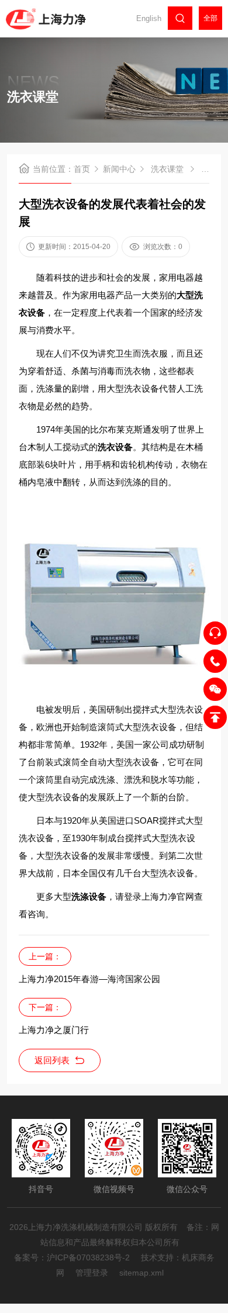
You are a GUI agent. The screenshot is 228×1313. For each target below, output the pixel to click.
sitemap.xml (141, 1272)
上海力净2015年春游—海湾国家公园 (89, 979)
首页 (82, 169)
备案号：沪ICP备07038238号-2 (72, 1257)
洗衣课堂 (167, 169)
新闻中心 (119, 169)
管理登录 (91, 1272)
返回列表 (52, 1060)
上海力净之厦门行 (54, 1030)
